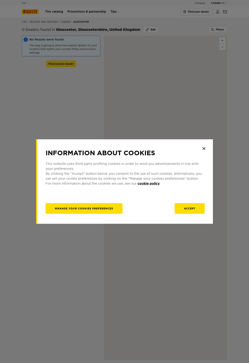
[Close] (203, 148)
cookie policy (149, 183)
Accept (189, 208)
